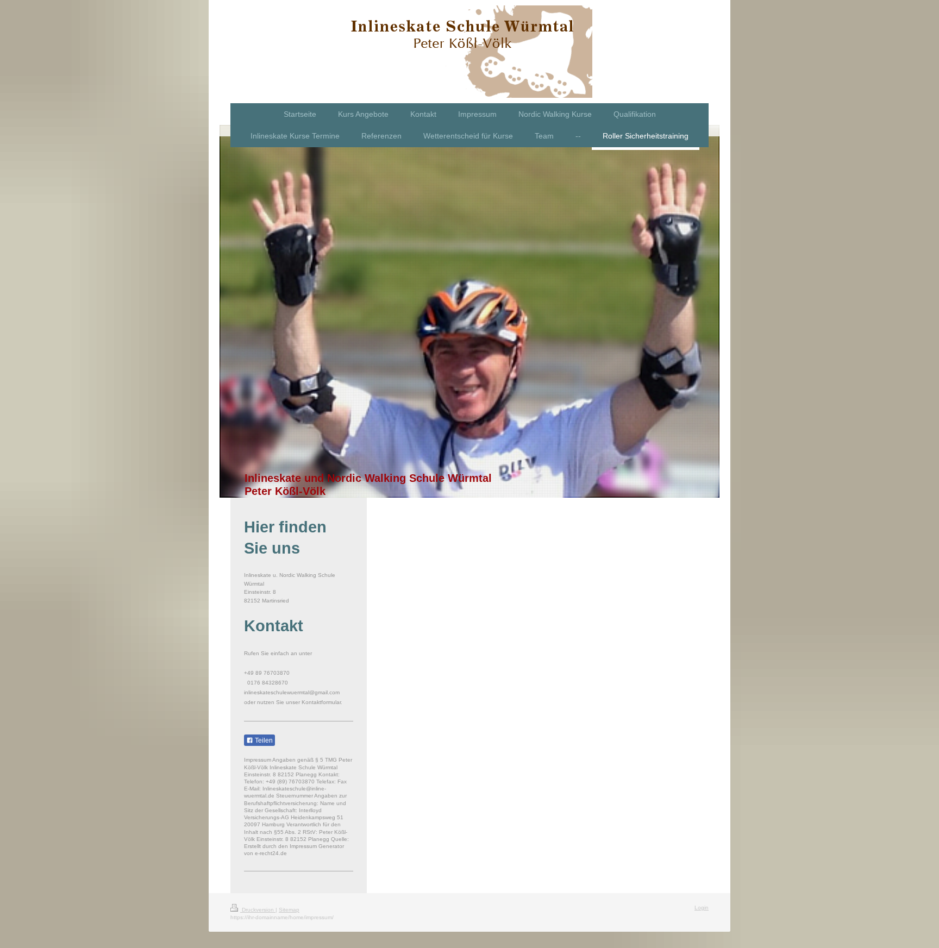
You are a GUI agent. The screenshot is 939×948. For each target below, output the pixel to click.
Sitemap (289, 910)
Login (701, 908)
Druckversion (258, 910)
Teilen (263, 740)
